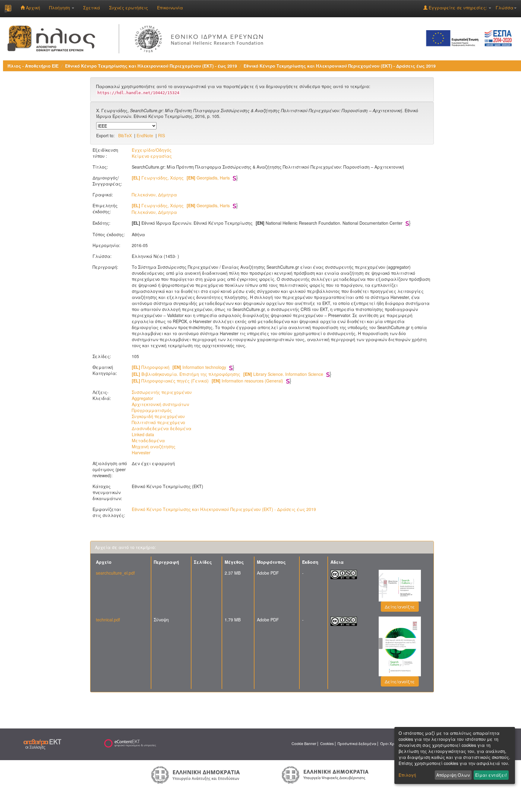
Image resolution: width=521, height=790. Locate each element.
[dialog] (454, 755)
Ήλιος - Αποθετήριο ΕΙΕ (33, 66)
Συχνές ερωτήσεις (128, 8)
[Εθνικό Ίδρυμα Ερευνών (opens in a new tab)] (200, 38)
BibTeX (125, 135)
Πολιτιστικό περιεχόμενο (158, 422)
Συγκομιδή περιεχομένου (158, 416)
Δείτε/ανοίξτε (400, 607)
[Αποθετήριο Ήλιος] (8, 8)
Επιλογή (407, 775)
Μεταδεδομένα (148, 440)
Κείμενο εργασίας (152, 156)
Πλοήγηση (60, 8)
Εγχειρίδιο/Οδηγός (152, 150)
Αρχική (32, 8)
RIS (161, 135)
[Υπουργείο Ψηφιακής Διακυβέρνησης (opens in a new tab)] (325, 774)
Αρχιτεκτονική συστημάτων (160, 404)
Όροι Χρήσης (391, 743)
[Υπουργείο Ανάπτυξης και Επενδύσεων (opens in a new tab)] (195, 774)
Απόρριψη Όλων (453, 775)
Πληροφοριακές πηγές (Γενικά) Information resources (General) (207, 381)
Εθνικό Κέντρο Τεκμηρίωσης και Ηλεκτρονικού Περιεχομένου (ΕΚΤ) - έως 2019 (151, 66)
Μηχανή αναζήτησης (153, 446)
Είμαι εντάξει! (491, 775)
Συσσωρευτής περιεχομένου (162, 392)
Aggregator (142, 398)
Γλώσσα (504, 8)
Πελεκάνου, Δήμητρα (154, 195)
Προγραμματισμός (152, 410)
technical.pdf (108, 620)
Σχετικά (91, 8)
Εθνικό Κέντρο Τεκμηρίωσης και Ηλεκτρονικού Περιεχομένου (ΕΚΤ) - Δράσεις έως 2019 (340, 66)
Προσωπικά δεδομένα (357, 743)
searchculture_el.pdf (115, 573)
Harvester (141, 452)
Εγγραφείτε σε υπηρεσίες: (458, 8)
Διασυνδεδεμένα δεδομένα (161, 428)
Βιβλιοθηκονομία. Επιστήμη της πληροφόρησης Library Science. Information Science (227, 374)
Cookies (327, 743)
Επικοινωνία (170, 8)
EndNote (145, 135)
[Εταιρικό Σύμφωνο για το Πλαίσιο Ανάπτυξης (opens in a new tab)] (470, 38)
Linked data (143, 434)
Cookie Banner (304, 743)
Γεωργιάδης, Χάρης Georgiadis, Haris (181, 178)
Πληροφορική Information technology (179, 367)
